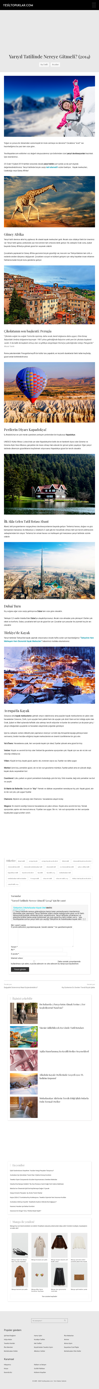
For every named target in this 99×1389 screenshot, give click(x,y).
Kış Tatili (44, 64)
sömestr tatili (47, 878)
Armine (66, 1339)
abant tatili (21, 861)
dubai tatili (65, 861)
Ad (13, 950)
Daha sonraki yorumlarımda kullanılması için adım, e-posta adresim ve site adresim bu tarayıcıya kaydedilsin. (45, 962)
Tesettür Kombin (9, 1343)
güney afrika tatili (83, 867)
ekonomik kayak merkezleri (82, 861)
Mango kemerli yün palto (20, 1289)
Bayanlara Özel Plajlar (71, 1347)
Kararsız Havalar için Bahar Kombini (22, 1206)
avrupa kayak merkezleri (50, 861)
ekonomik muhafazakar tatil (33, 867)
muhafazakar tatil (65, 873)
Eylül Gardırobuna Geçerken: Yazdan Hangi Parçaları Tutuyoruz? (32, 1170)
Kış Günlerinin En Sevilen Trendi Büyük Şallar (78, 987)
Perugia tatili (34, 878)
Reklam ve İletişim (40, 1365)
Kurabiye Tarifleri (39, 1339)
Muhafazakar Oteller (11, 1351)
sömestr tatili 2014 (62, 878)
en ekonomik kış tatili (67, 867)
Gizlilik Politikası (39, 1368)
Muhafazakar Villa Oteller (72, 1351)
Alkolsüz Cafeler (39, 1351)
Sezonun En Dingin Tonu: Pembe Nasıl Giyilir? (25, 1211)
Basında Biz (8, 1372)
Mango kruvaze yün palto (39, 1260)
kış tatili (40, 873)
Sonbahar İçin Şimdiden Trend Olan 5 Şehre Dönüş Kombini (30, 1175)
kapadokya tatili (13, 873)
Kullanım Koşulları (40, 1372)
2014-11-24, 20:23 (19, 910)
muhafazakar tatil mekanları (17, 878)
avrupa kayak (33, 861)
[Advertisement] (49, 32)
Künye (6, 1368)
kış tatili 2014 (51, 873)
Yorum (14, 947)
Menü (94, 5)
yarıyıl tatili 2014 (13, 884)
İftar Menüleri (8, 1347)
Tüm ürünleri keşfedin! (49, 1296)
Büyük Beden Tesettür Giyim (43, 1347)
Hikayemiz (7, 1365)
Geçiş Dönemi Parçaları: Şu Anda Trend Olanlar (26, 1193)
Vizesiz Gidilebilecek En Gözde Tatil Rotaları (61, 1027)
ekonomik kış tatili (14, 867)
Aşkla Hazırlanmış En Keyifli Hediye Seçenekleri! (64, 1051)
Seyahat (55, 64)
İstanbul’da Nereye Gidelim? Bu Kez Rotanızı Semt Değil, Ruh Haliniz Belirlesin (37, 1184)
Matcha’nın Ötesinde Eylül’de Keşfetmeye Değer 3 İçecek (29, 1188)
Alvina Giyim (68, 1343)
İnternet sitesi (17, 958)
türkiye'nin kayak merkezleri (81, 878)
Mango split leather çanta (79, 1289)
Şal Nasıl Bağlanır (10, 1336)
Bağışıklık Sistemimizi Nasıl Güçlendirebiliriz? (21, 987)
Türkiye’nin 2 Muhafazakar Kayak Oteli (29, 908)
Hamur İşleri (38, 1336)
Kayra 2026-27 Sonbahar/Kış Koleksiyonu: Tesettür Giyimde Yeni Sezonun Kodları (38, 1197)
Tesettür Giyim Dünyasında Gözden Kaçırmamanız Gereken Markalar (33, 1179)
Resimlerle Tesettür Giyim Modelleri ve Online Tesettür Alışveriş (18, 5)
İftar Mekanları (69, 1336)
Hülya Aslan (8, 1339)
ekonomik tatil (51, 867)
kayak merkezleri (28, 873)
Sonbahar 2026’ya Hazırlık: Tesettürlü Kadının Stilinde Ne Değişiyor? (33, 1202)
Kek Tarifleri (38, 1343)
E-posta (15, 954)
